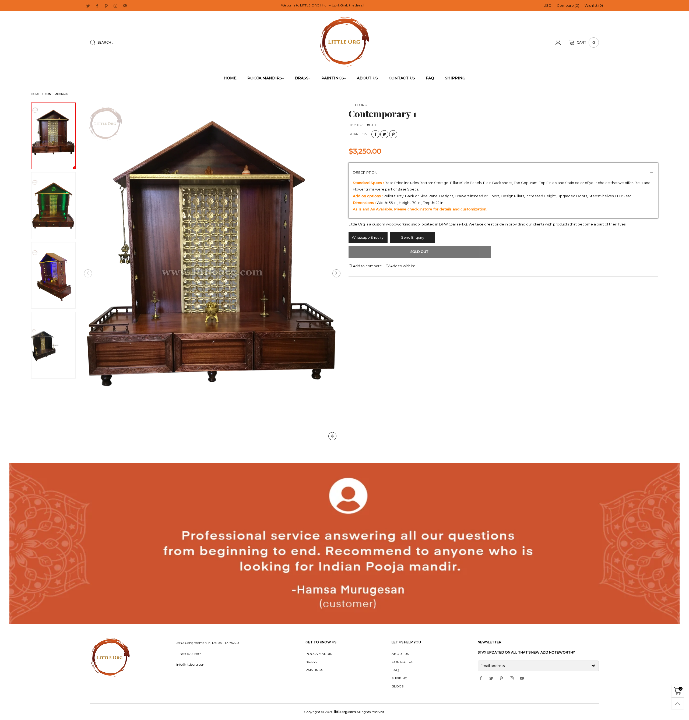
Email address (492, 665)
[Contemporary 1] (212, 273)
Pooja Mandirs (264, 78)
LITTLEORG (358, 105)
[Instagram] (115, 5)
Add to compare (367, 266)
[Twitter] (88, 5)
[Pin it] (393, 134)
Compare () (568, 5)
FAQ (430, 78)
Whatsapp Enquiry (368, 237)
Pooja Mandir (318, 654)
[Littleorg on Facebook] (481, 678)
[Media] (332, 436)
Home (230, 78)
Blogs (397, 686)
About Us (367, 78)
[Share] (375, 134)
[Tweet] (384, 134)
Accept (638, 712)
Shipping (455, 78)
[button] (88, 273)
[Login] (562, 42)
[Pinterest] (106, 5)
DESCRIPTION (365, 172)
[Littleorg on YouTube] (522, 678)
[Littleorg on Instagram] (511, 678)
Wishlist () (594, 5)
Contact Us (402, 78)
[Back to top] (678, 703)
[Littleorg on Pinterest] (501, 678)
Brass (301, 78)
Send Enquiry (412, 237)
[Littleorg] (344, 41)
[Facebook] (97, 5)
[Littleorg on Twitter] (491, 678)
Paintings (332, 78)
